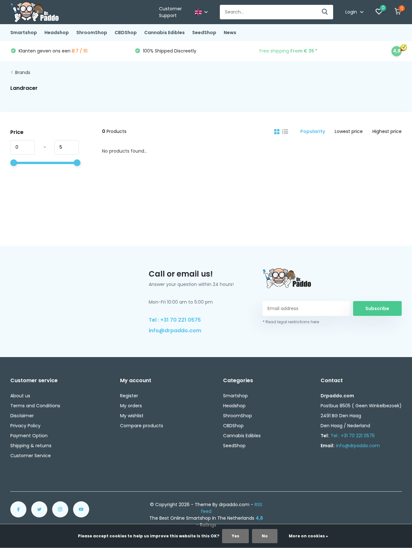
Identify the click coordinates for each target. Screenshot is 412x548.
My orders (131, 405)
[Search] (325, 12)
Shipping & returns (31, 445)
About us (20, 395)
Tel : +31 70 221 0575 (175, 320)
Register (129, 395)
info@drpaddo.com (175, 330)
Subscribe (377, 308)
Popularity (312, 131)
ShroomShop (91, 32)
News (230, 32)
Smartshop (23, 32)
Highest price (387, 131)
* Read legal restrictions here (291, 322)
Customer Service (30, 455)
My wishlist (132, 415)
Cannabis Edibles (164, 32)
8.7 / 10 (80, 51)
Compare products (141, 425)
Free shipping (288, 51)
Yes (235, 536)
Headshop (56, 32)
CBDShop (126, 32)
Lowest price (349, 131)
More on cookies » (308, 536)
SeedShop (204, 32)
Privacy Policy (25, 425)
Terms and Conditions (35, 405)
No (265, 536)
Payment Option (29, 435)
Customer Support (170, 12)
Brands (22, 72)
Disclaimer (22, 415)
